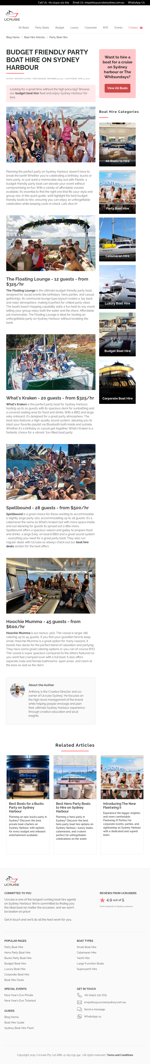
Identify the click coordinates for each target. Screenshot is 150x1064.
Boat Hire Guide (14, 1022)
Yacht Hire (83, 958)
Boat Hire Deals (14, 980)
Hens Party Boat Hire (17, 952)
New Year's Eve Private (18, 995)
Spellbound (14, 514)
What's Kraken (16, 404)
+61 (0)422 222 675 (95, 995)
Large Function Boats (90, 963)
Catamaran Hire (86, 952)
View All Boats (117, 88)
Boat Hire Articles (34, 37)
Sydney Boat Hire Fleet (19, 1028)
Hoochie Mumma (18, 633)
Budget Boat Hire (15, 963)
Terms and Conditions (120, 1055)
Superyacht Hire (87, 969)
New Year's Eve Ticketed (20, 1000)
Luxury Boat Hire (15, 969)
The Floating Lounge (20, 290)
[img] (117, 144)
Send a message (94, 1009)
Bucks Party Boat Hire (18, 958)
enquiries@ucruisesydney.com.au (105, 1002)
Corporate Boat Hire (16, 974)
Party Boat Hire (58, 37)
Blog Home (13, 37)
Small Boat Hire (86, 947)
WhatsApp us (92, 1016)
